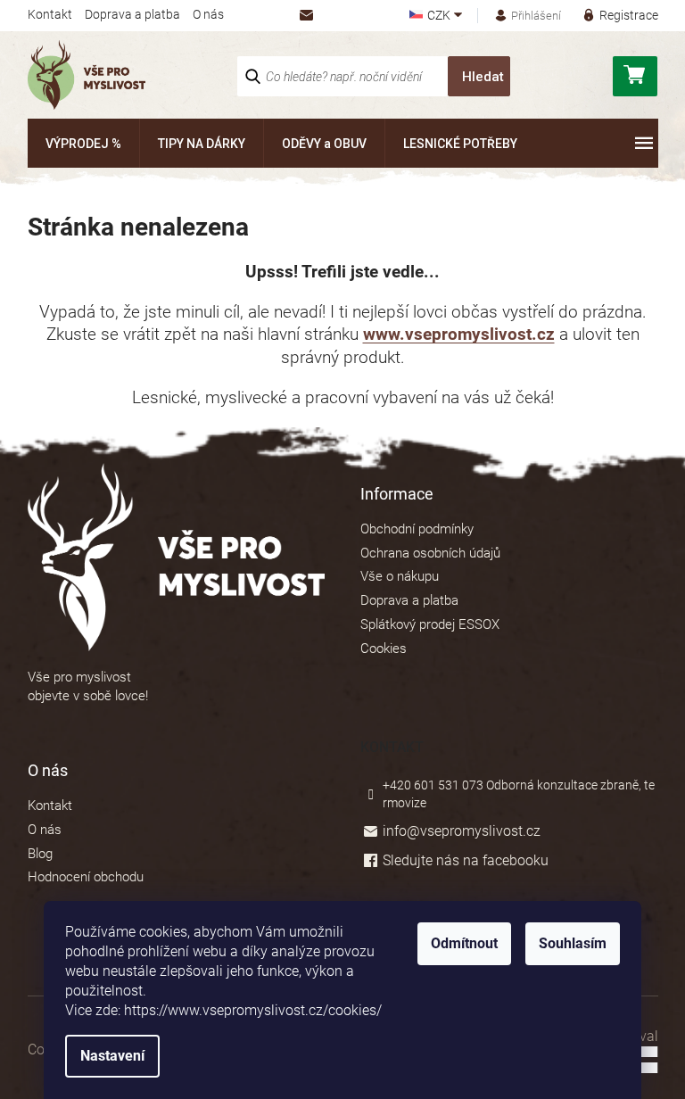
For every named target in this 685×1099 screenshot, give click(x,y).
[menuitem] (83, 143)
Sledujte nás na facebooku (466, 860)
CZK (440, 15)
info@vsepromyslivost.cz (462, 830)
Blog (40, 854)
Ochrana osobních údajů (430, 553)
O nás (208, 14)
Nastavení (112, 1055)
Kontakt (50, 14)
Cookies (383, 648)
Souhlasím (573, 943)
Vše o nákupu (399, 576)
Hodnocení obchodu (86, 877)
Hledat (483, 77)
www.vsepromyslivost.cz (459, 334)
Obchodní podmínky (417, 529)
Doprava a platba (132, 14)
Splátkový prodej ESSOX (429, 624)
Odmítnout (464, 943)
